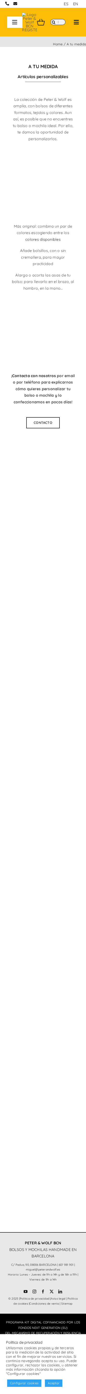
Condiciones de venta (44, 1303)
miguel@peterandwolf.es (43, 1269)
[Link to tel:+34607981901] (7, 3)
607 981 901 (66, 1264)
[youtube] (25, 1291)
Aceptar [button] (53, 1383)
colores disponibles (43, 239)
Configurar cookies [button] (24, 1383)
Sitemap (67, 1303)
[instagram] (34, 1291)
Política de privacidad (34, 1298)
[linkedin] (60, 1291)
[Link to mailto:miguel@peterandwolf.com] (15, 3)
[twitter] (52, 1291)
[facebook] (43, 1291)
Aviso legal (58, 1298)
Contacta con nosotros (34, 375)
